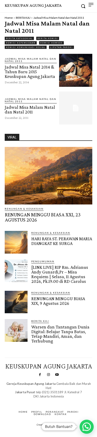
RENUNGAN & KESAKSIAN (24, 208)
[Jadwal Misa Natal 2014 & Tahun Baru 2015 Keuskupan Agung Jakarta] (75, 70)
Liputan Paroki (61, 47)
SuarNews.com (41, 401)
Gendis (62, 401)
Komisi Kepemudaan (21, 43)
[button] (87, 427)
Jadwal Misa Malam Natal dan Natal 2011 (30, 59)
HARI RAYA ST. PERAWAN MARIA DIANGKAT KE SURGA (61, 241)
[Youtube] (57, 375)
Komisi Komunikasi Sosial (25, 47)
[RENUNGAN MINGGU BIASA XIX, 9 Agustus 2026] (16, 302)
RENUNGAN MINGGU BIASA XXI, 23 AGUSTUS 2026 (43, 217)
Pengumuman (42, 261)
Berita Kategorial (19, 38)
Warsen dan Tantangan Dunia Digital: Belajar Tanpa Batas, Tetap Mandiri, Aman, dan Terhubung (60, 333)
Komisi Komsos (51, 43)
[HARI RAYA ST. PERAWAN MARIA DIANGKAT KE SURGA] (16, 242)
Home (9, 17)
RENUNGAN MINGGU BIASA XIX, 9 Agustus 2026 (58, 301)
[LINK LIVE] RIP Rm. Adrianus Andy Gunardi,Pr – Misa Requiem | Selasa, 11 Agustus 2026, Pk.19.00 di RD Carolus (59, 274)
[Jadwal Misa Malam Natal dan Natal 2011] (75, 107)
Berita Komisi (47, 38)
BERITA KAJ (23, 17)
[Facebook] (40, 375)
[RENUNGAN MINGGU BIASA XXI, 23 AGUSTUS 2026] (48, 175)
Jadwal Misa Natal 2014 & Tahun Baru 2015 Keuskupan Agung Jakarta (30, 71)
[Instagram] (48, 375)
